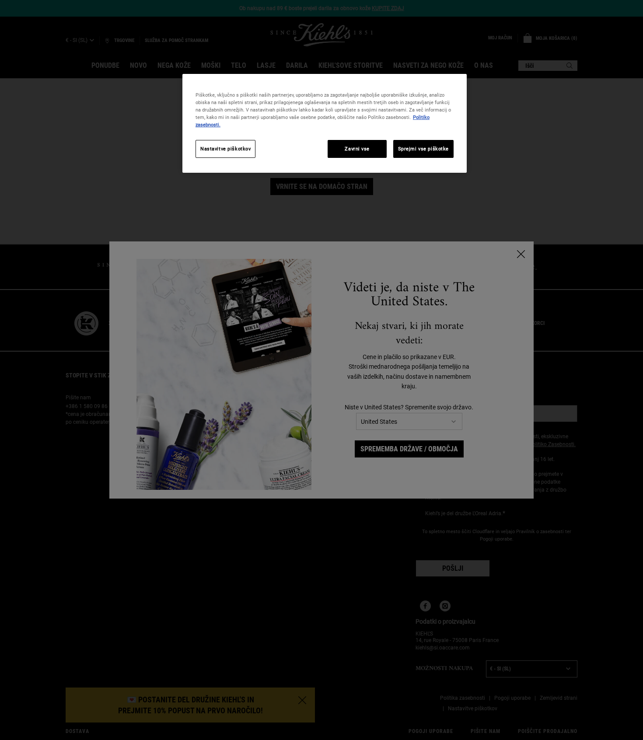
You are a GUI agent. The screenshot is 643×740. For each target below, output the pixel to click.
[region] (324, 123)
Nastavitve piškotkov (225, 149)
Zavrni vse (357, 149)
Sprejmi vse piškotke (423, 149)
